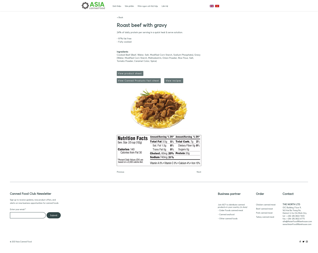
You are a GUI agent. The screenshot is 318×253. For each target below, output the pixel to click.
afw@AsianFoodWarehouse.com (297, 221)
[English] (211, 6)
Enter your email (17, 209)
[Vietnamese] (217, 6)
